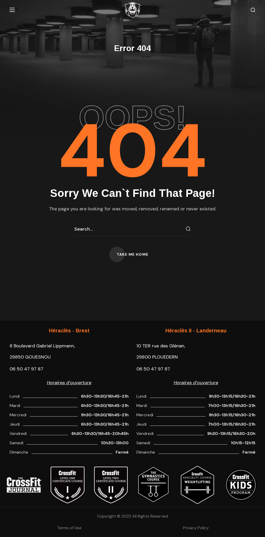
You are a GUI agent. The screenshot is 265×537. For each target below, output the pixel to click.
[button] (252, 10)
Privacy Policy (196, 528)
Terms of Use (69, 528)
